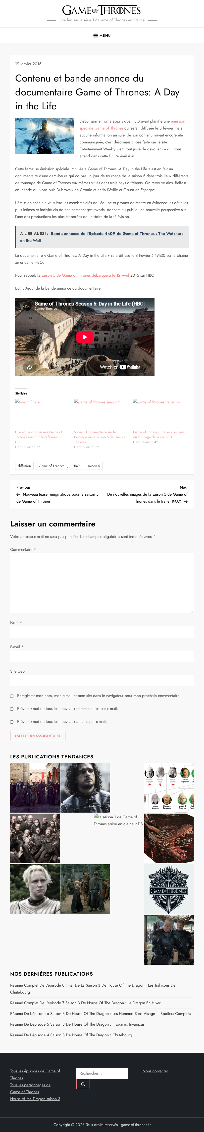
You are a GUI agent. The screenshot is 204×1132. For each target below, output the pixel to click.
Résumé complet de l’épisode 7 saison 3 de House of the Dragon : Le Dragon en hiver (85, 1003)
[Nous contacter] (169, 889)
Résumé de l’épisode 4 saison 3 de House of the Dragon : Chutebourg (71, 1035)
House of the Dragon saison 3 (35, 1099)
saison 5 (94, 465)
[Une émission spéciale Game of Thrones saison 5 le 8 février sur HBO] (42, 414)
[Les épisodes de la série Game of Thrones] (35, 788)
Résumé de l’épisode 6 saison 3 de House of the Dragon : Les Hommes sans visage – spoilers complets (100, 1013)
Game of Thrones (51, 465)
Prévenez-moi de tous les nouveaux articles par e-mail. (62, 721)
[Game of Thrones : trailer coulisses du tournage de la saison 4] (160, 414)
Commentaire (23, 549)
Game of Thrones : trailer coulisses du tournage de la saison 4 (159, 434)
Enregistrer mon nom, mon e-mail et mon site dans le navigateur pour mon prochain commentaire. (98, 695)
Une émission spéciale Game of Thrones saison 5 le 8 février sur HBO (39, 437)
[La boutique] (169, 838)
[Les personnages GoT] (35, 889)
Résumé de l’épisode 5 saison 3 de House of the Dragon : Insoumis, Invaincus (77, 1024)
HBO (76, 465)
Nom (16, 622)
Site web (17, 671)
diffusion (24, 465)
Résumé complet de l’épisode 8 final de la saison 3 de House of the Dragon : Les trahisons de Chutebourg (92, 988)
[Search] (83, 1084)
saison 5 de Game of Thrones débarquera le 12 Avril (84, 275)
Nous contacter (155, 1071)
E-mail (17, 647)
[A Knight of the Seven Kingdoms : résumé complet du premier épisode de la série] (85, 889)
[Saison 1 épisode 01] (85, 788)
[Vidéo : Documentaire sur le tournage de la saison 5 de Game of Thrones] (101, 414)
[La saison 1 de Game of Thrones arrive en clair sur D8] (119, 838)
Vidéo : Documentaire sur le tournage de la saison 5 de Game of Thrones (100, 437)
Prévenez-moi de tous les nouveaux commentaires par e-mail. (67, 708)
